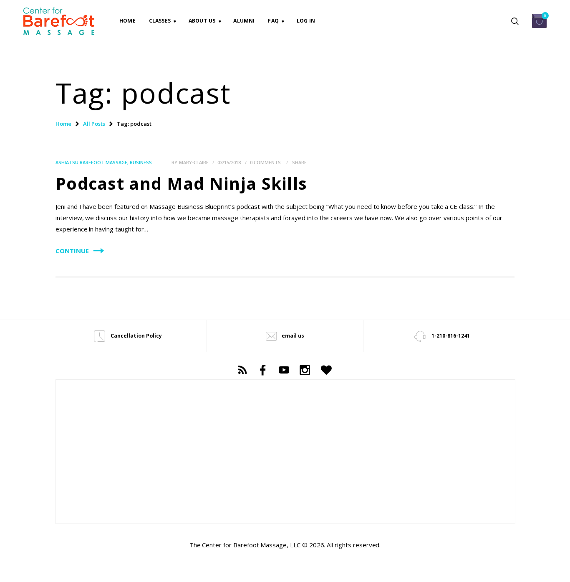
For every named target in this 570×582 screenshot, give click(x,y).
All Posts (94, 123)
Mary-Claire (194, 162)
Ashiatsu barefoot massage (91, 162)
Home (63, 123)
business (141, 162)
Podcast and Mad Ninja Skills (181, 183)
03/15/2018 (229, 162)
